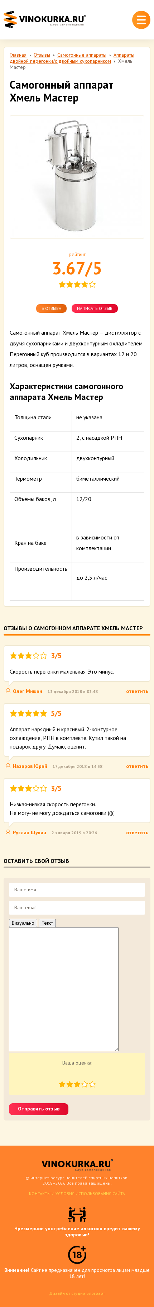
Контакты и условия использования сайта (77, 1193)
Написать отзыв (94, 308)
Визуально (23, 923)
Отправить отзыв (38, 1108)
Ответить (137, 691)
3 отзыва (51, 308)
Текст (47, 923)
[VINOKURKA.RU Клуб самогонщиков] (45, 19)
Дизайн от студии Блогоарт (77, 1293)
